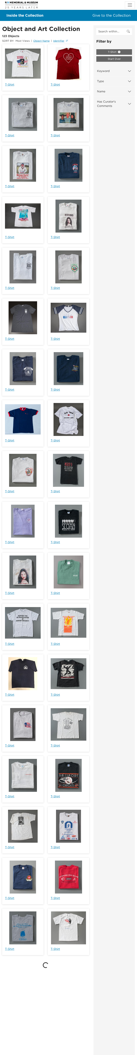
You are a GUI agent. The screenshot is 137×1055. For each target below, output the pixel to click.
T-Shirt (9, 84)
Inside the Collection (24, 15)
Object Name (41, 40)
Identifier (58, 40)
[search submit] (128, 31)
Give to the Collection (111, 15)
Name (101, 91)
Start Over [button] (114, 58)
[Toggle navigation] (130, 5)
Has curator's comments (106, 104)
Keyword (103, 71)
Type (100, 81)
